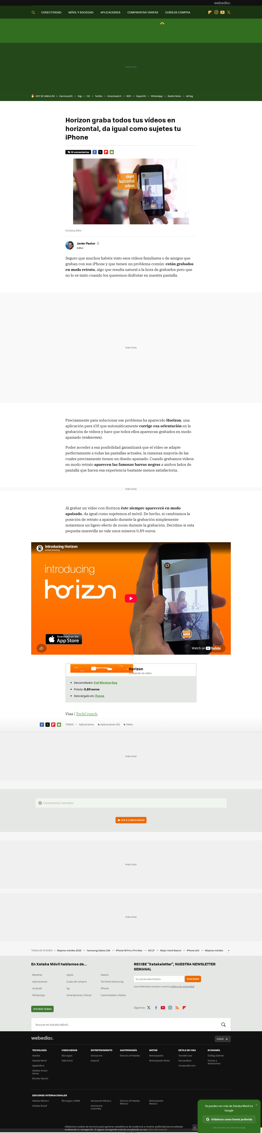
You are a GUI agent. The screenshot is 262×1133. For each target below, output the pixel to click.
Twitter (229, 12)
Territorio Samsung (112, 981)
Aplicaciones (86, 724)
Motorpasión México (156, 1102)
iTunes (99, 696)
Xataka (36, 1055)
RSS (177, 1007)
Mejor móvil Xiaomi (171, 950)
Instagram (216, 12)
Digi (80, 96)
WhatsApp (157, 96)
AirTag (189, 96)
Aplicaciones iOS (110, 724)
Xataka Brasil (39, 1105)
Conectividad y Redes (113, 995)
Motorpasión (156, 1055)
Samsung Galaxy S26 (99, 950)
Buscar (223, 1024)
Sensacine (96, 1055)
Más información (157, 1129)
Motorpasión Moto (159, 1060)
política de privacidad (182, 986)
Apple (69, 974)
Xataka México (40, 1100)
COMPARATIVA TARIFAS (142, 12)
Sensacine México (101, 1100)
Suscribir (193, 979)
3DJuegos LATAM (70, 1100)
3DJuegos (66, 1055)
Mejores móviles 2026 (69, 950)
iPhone (105, 988)
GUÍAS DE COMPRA (177, 12)
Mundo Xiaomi (40, 1078)
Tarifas (98, 96)
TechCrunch (86, 713)
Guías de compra (76, 981)
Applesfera (38, 1065)
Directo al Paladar (130, 1055)
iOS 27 (151, 950)
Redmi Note (174, 96)
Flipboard (210, 12)
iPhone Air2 (193, 950)
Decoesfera (184, 1060)
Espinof (95, 1060)
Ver (133, 820)
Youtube (222, 12)
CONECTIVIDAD (51, 12)
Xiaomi (105, 974)
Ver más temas (42, 1009)
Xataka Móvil (39, 1060)
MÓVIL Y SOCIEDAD (80, 12)
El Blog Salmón (216, 1055)
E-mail (112, 152)
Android (37, 988)
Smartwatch (114, 96)
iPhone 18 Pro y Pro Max (129, 950)
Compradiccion (187, 1065)
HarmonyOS (66, 96)
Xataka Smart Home (39, 1072)
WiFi (128, 96)
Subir (220, 1039)
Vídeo (129, 724)
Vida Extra (67, 1060)
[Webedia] (222, 3)
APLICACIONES (110, 12)
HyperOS (141, 96)
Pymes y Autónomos (214, 1062)
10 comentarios (80, 152)
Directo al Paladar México (130, 1102)
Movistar (37, 974)
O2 (88, 96)
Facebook (95, 152)
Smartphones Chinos (79, 995)
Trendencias (185, 1055)
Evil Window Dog (105, 682)
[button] (88, 243)
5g (68, 988)
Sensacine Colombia (96, 1107)
